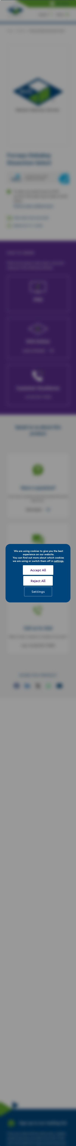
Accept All (38, 570)
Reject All (38, 581)
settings (58, 561)
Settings (38, 591)
